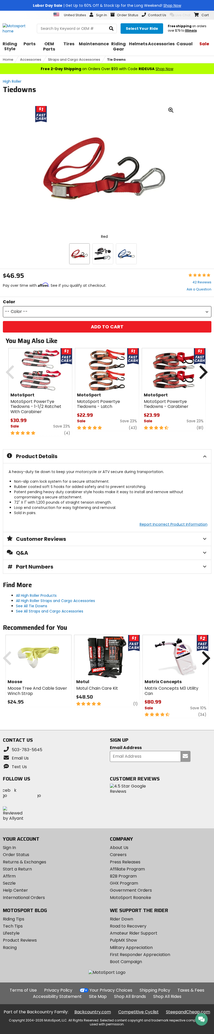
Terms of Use (23, 990)
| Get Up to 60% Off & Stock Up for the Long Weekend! (107, 5)
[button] (107, 311)
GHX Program (124, 883)
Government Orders (131, 890)
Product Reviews (20, 940)
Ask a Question (199, 289)
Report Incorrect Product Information (173, 524)
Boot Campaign (126, 962)
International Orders (24, 898)
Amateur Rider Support (133, 933)
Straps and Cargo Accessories (74, 59)
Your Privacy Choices (111, 990)
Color (9, 302)
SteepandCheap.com (188, 1012)
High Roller (12, 81)
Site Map (98, 996)
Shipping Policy (155, 990)
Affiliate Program (127, 869)
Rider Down (121, 919)
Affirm (9, 876)
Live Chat (183, 15)
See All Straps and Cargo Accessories (49, 611)
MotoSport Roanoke (130, 898)
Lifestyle (11, 933)
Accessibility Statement (57, 996)
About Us (119, 848)
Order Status (16, 855)
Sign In (9, 848)
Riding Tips (13, 919)
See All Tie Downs (31, 606)
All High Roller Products (36, 595)
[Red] (79, 253)
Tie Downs (116, 59)
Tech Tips (13, 926)
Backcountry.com (92, 1012)
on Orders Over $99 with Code (107, 68)
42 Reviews (202, 282)
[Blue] (126, 253)
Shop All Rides (167, 996)
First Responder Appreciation (140, 955)
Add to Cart (107, 326)
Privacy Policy (58, 990)
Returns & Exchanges (24, 862)
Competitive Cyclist (138, 1012)
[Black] (102, 253)
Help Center (15, 890)
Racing (10, 948)
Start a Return (17, 869)
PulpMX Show (123, 940)
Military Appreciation (131, 948)
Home (8, 59)
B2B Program (123, 876)
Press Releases (125, 862)
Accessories (30, 59)
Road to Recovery (128, 926)
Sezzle (9, 883)
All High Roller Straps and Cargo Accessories (55, 600)
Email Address (126, 748)
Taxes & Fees (190, 990)
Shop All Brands (130, 996)
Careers (118, 855)
